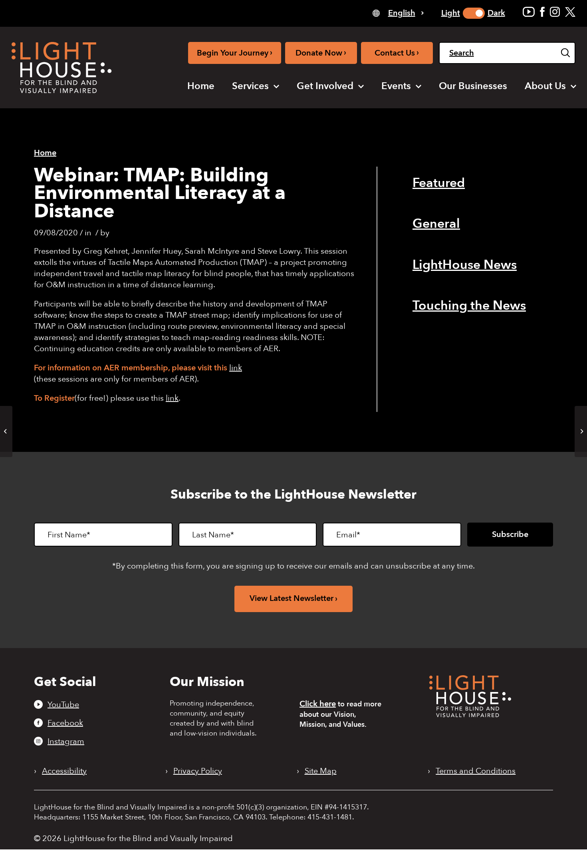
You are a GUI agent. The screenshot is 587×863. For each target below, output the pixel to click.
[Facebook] (542, 12)
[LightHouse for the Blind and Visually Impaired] (470, 714)
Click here (317, 703)
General (436, 224)
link (235, 367)
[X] (570, 12)
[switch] (474, 13)
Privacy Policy (197, 771)
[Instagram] (555, 12)
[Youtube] (529, 12)
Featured (438, 183)
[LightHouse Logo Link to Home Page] (61, 67)
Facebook (65, 723)
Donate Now (320, 52)
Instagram (66, 741)
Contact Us (397, 52)
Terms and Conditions (476, 771)
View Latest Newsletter (291, 598)
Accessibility (64, 771)
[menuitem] (200, 86)
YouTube (63, 704)
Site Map (321, 771)
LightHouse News (464, 265)
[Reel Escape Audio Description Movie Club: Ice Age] (6, 431)
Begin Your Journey (234, 52)
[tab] (398, 13)
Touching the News (469, 305)
